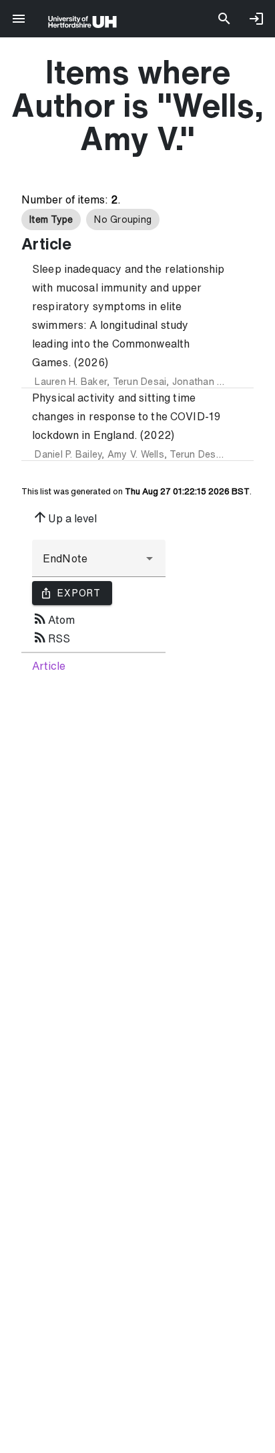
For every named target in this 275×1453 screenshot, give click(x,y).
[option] (51, 219)
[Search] (224, 19)
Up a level (64, 517)
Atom (53, 618)
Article (48, 665)
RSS (51, 637)
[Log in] (256, 19)
